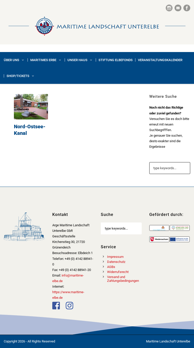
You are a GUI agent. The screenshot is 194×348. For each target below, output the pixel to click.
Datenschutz (116, 262)
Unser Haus (77, 60)
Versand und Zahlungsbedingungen (123, 279)
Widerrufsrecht (118, 272)
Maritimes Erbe (43, 60)
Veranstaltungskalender (160, 60)
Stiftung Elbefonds (116, 60)
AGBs (111, 267)
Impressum (115, 257)
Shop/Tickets (18, 76)
